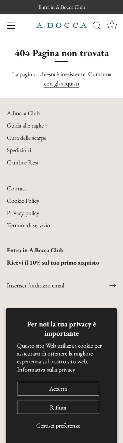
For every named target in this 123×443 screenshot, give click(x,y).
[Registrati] (112, 285)
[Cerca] (96, 26)
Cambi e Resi (22, 162)
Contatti (17, 188)
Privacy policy (23, 213)
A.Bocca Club (23, 113)
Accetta (58, 388)
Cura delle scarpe (26, 138)
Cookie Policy (23, 200)
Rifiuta (58, 407)
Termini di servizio (28, 225)
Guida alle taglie (25, 125)
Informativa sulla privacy (46, 369)
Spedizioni (19, 150)
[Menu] (10, 25)
